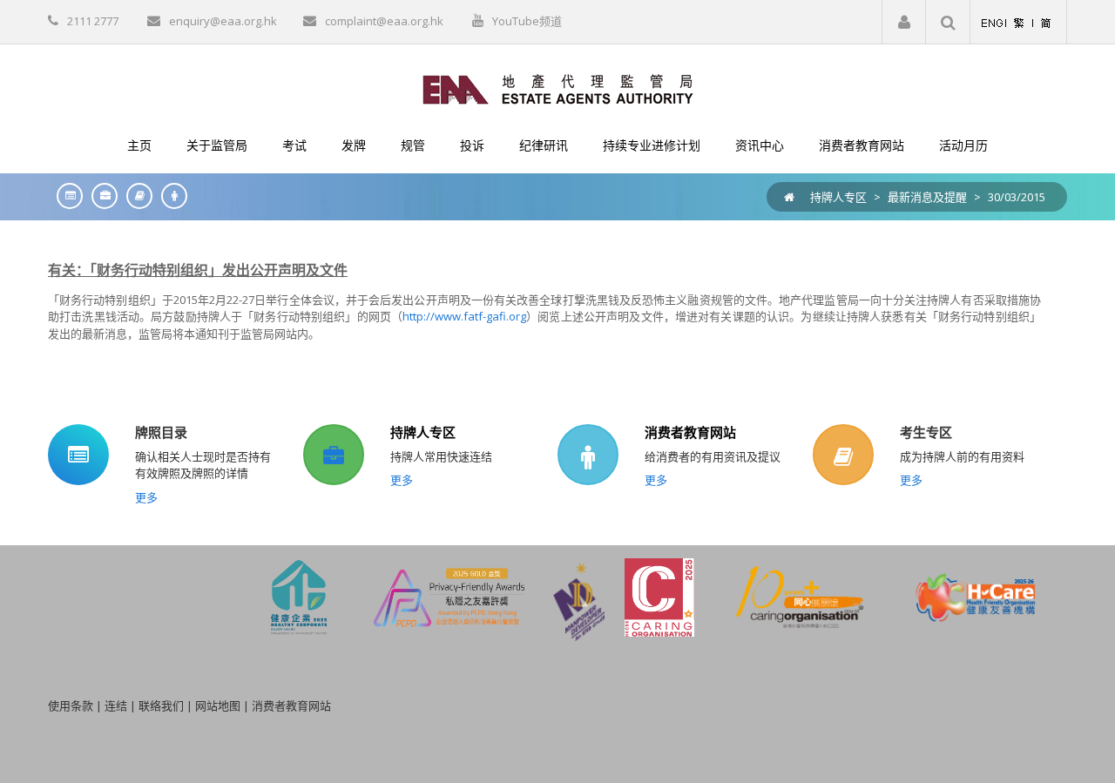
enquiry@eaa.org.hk (223, 21)
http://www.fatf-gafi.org (464, 316)
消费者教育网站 (690, 432)
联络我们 (161, 705)
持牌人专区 (838, 197)
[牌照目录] (65, 195)
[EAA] (557, 88)
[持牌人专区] (100, 195)
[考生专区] (135, 195)
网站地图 (217, 705)
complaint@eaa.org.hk (384, 21)
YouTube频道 (527, 21)
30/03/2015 (1016, 197)
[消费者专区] (169, 195)
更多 (146, 497)
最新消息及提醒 (927, 197)
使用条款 (70, 705)
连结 (116, 705)
